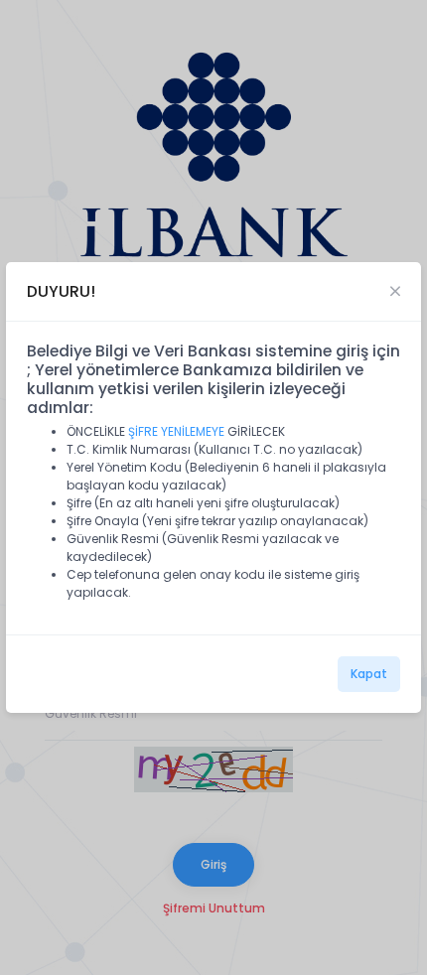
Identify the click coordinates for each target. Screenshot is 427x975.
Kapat (369, 673)
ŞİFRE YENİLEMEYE (176, 431)
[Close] (395, 292)
